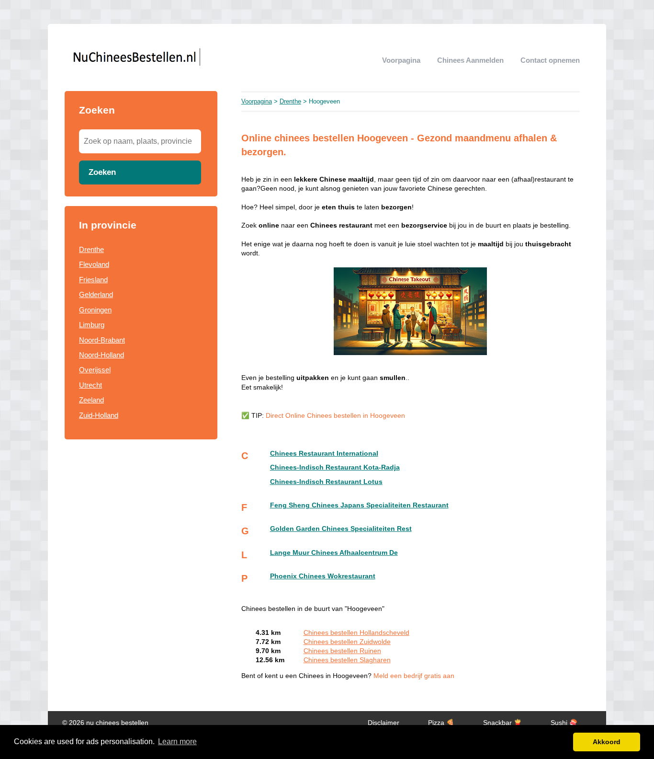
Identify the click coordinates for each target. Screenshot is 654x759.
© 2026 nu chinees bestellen (105, 722)
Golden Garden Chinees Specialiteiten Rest (341, 528)
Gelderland (96, 294)
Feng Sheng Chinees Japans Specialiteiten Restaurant (359, 505)
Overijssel (95, 370)
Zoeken (102, 172)
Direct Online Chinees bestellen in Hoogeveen (335, 415)
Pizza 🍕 (441, 722)
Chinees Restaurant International (324, 453)
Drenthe (91, 249)
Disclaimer (383, 722)
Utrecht (90, 385)
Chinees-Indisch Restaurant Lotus (326, 481)
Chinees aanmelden (470, 60)
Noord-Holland (101, 355)
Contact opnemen (550, 60)
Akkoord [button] (606, 742)
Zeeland (91, 400)
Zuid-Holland (98, 415)
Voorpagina (401, 60)
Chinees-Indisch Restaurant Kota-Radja (335, 467)
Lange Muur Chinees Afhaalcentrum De (334, 552)
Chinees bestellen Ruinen (342, 651)
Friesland (93, 280)
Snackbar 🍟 (502, 722)
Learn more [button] (177, 741)
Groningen (95, 310)
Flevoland (94, 264)
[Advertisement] (141, 519)
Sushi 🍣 (564, 722)
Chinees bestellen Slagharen (347, 660)
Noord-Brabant (102, 340)
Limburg (91, 325)
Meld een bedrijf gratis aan (413, 675)
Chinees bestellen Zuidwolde (347, 641)
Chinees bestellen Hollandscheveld (356, 632)
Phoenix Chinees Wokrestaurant (322, 576)
